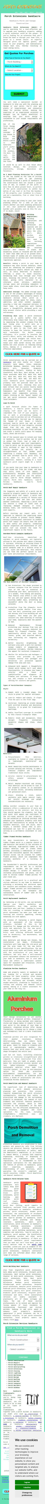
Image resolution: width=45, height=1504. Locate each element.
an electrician (31, 1414)
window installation (26, 1426)
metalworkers (31, 1424)
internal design (11, 167)
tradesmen (7, 1439)
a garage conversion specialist (28, 1430)
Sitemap (5, 1477)
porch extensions (23, 389)
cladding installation (28, 1420)
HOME (16, 12)
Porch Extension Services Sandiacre (20, 1324)
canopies (24, 539)
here (16, 1320)
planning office (10, 203)
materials (7, 145)
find (10, 1270)
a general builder (21, 1416)
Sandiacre (7, 362)
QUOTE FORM (37, 1244)
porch (23, 263)
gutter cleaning (35, 1418)
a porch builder (22, 1412)
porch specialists (28, 381)
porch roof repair (20, 495)
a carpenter (19, 1422)
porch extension (35, 1315)
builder (35, 102)
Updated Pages (8, 1480)
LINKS (21, 12)
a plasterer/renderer (26, 1428)
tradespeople (8, 1410)
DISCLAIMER (39, 12)
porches (20, 1165)
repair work (29, 513)
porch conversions (33, 1215)
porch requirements (33, 1240)
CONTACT (32, 12)
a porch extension (11, 33)
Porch (5, 360)
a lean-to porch (22, 409)
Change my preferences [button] (27, 1493)
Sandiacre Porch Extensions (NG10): (20, 27)
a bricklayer (8, 1418)
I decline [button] (27, 1487)
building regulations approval (34, 243)
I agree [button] (27, 1482)
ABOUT (26, 12)
